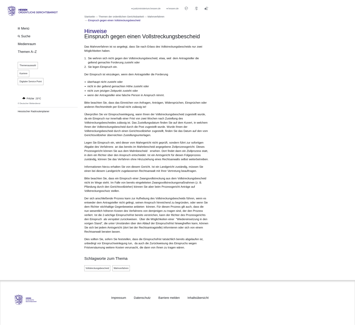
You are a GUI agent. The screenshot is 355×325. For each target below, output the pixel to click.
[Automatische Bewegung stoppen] (19, 98)
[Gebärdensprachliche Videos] (196, 8)
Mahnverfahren (121, 268)
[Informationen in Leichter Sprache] (186, 8)
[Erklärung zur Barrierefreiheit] (206, 8)
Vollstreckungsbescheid (97, 268)
